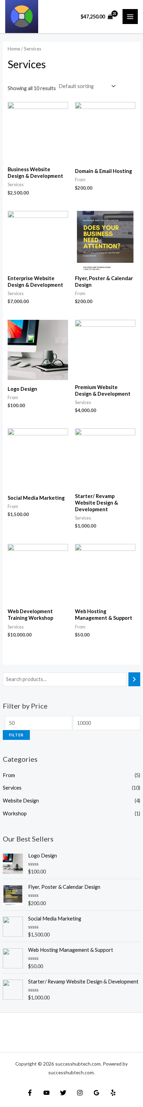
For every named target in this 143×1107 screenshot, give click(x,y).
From (9, 775)
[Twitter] (63, 1093)
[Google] (96, 1093)
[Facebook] (30, 1093)
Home (14, 49)
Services (12, 788)
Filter (16, 735)
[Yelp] (113, 1093)
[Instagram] (80, 1093)
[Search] (134, 679)
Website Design (21, 801)
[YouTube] (46, 1093)
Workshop (15, 813)
